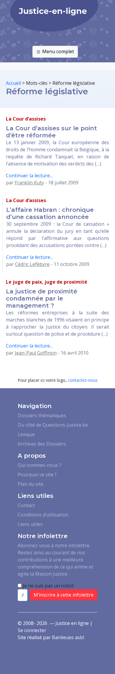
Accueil (13, 83)
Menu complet (57, 51)
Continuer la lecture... (29, 175)
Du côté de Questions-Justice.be (53, 425)
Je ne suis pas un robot (48, 585)
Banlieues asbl (68, 637)
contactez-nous (83, 380)
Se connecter (32, 630)
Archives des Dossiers (42, 444)
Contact (26, 505)
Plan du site (30, 484)
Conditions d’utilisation (43, 514)
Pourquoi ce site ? (37, 474)
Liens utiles (30, 524)
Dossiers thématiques (42, 415)
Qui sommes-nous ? (39, 465)
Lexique (26, 434)
